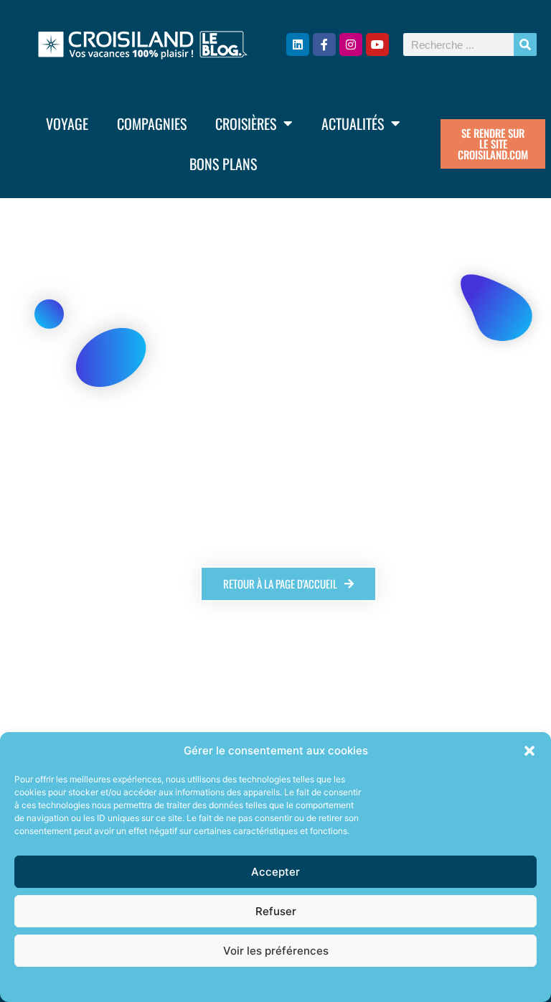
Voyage (67, 123)
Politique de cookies (268, 983)
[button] (529, 751)
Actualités (352, 123)
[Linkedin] (297, 44)
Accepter (275, 872)
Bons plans (223, 163)
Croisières (245, 123)
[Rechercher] (525, 44)
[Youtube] (377, 44)
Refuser (275, 911)
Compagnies (152, 123)
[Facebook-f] (324, 44)
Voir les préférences (276, 950)
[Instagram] (350, 44)
